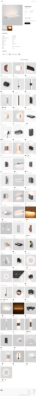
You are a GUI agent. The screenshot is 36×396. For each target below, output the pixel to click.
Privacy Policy (29, 393)
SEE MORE (6, 68)
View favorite (27, 23)
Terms (28, 392)
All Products (3, 3)
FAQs (33, 392)
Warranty (34, 393)
